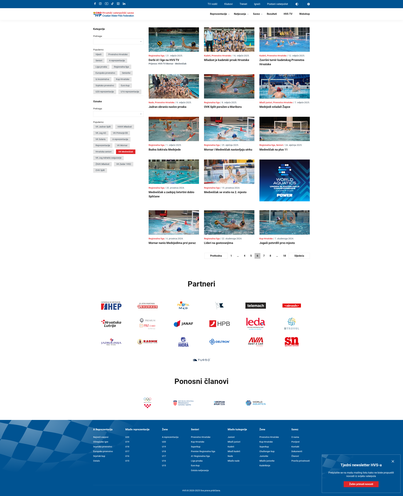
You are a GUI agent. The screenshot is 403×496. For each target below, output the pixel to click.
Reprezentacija (103, 145)
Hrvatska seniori (103, 151)
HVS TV (288, 13)
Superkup (195, 446)
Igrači (257, 4)
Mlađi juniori (234, 442)
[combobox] (118, 41)
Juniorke (263, 456)
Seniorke (126, 73)
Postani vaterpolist (277, 4)
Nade (230, 456)
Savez (256, 13)
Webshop (304, 13)
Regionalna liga (121, 67)
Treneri (243, 4)
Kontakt (295, 446)
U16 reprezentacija (130, 91)
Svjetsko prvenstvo (105, 85)
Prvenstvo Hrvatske (118, 54)
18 (284, 255)
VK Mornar (122, 145)
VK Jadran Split (103, 126)
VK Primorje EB (120, 133)
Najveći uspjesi (100, 437)
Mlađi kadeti (234, 451)
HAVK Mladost (125, 126)
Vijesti (98, 54)
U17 (127, 451)
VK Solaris (100, 139)
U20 (127, 437)
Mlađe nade (234, 461)
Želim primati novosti (361, 484)
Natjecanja (240, 13)
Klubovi (228, 4)
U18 (127, 446)
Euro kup (125, 85)
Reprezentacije (218, 13)
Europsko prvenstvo (105, 73)
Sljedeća (299, 255)
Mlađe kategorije (237, 429)
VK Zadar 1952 (123, 164)
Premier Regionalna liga (203, 451)
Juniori (231, 437)
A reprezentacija (117, 60)
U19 (127, 442)
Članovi (295, 456)
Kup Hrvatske (122, 79)
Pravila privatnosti (300, 461)
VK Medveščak (125, 151)
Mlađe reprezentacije (137, 429)
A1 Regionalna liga (200, 456)
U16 (127, 456)
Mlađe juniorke (267, 461)
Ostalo (96, 461)
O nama (295, 437)
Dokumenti (296, 451)
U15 (127, 461)
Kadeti (231, 446)
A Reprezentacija (103, 429)
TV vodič (212, 4)
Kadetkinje (264, 465)
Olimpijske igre (100, 442)
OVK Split (100, 170)
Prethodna (216, 255)
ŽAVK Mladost (102, 164)
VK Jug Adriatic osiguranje (108, 158)
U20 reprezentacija (105, 91)
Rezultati (272, 13)
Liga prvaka (101, 67)
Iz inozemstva (102, 79)
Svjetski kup (99, 456)
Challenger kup (267, 451)
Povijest (295, 442)
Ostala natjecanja (200, 470)
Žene (165, 429)
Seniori (99, 60)
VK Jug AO (101, 133)
